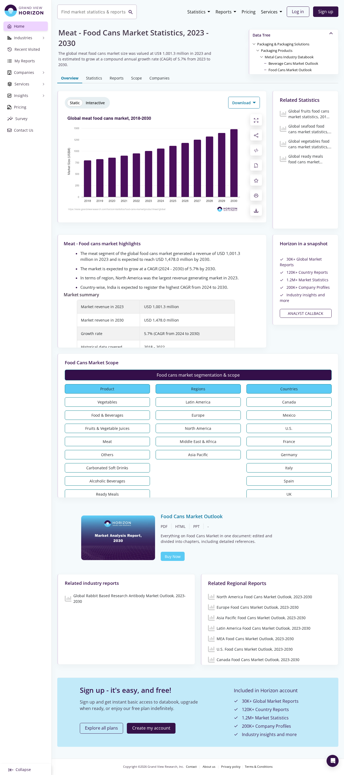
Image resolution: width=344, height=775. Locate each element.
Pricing (249, 12)
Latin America (198, 402)
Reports (224, 12)
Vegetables (107, 402)
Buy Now (173, 556)
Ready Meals (107, 494)
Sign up (325, 12)
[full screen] (256, 119)
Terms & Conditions (259, 767)
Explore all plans (101, 728)
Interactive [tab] (95, 102)
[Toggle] (254, 44)
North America (198, 428)
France (289, 441)
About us (209, 767)
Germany (289, 454)
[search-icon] (130, 11)
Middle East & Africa (198, 441)
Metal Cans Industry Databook (289, 57)
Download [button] (242, 102)
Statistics (196, 12)
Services (269, 12)
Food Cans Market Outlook (290, 69)
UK (289, 494)
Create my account (151, 728)
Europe (198, 415)
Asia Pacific (198, 454)
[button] (283, 44)
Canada (289, 402)
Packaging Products (276, 50)
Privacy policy (231, 767)
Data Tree (261, 35)
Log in (298, 12)
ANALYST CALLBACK (305, 313)
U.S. (288, 428)
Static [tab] (75, 102)
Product (107, 388)
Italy (289, 467)
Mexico (289, 415)
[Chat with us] (333, 761)
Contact (191, 767)
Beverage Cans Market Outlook (293, 63)
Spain (289, 481)
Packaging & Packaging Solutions (283, 44)
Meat (107, 441)
